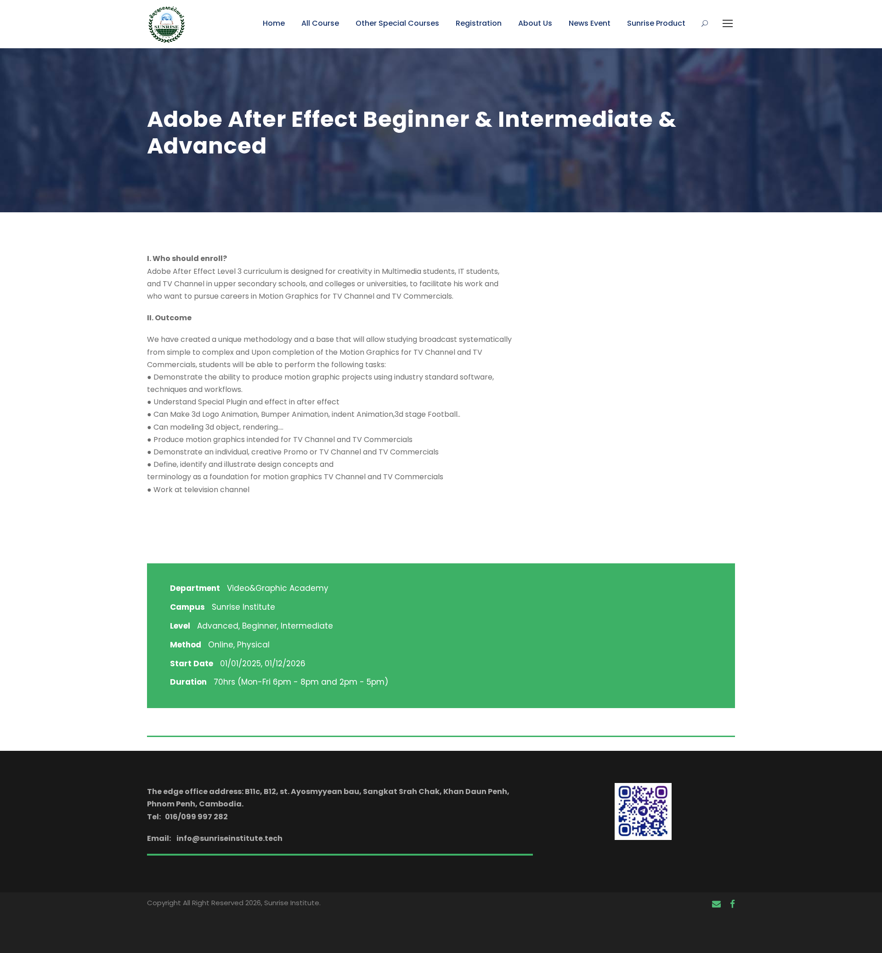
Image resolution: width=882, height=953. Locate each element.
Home (274, 23)
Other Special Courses (397, 23)
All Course (320, 23)
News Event (590, 23)
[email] (716, 904)
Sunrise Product (656, 23)
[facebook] (732, 904)
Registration (479, 23)
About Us (535, 23)
